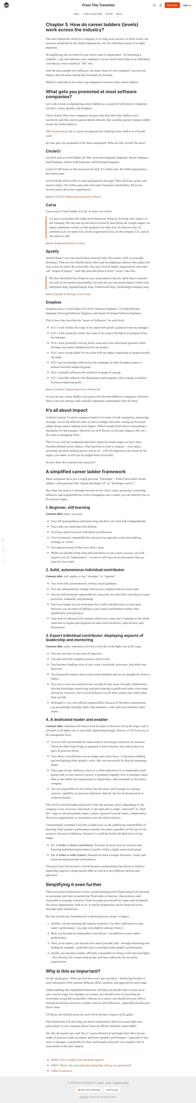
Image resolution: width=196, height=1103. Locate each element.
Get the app (112, 1089)
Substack (83, 1097)
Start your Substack (90, 1089)
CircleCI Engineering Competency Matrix (78, 197)
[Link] (41, 94)
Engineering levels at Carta (70, 243)
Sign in (187, 5)
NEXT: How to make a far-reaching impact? (77, 1060)
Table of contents (61, 1071)
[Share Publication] (161, 5)
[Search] (154, 5)
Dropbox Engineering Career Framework (77, 389)
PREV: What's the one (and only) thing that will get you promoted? (91, 1065)
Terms (108, 1082)
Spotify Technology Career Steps (73, 294)
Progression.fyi (60, 131)
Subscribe (172, 5)
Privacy (100, 1082)
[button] (76, 13)
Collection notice (121, 1082)
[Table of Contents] (3, 551)
